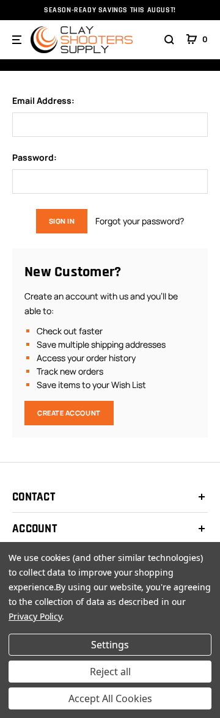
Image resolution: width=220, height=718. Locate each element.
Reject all (110, 671)
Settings (110, 644)
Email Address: (43, 100)
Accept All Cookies (110, 698)
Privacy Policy (35, 616)
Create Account (69, 412)
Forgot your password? (139, 221)
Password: (34, 157)
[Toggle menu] (18, 39)
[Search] (169, 40)
